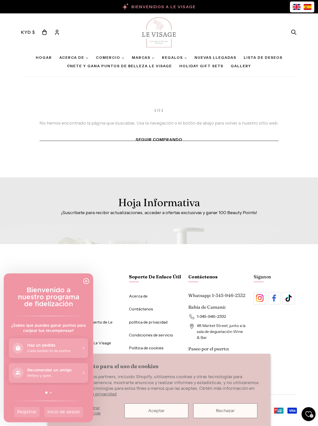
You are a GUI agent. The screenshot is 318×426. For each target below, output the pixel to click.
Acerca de (138, 296)
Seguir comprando (159, 139)
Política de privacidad (94, 394)
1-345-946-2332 (228, 295)
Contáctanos (141, 308)
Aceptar (156, 410)
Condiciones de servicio (151, 334)
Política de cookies (146, 347)
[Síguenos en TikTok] (288, 298)
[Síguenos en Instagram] (260, 298)
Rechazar (225, 410)
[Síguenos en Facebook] (274, 298)
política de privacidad (148, 322)
